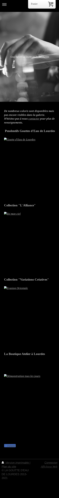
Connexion (50, 462)
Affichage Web (49, 466)
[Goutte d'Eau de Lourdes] (29, 168)
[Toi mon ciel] (29, 242)
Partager (11, 446)
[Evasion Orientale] (29, 316)
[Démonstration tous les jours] (29, 397)
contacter (33, 118)
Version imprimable (17, 462)
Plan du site (9, 466)
